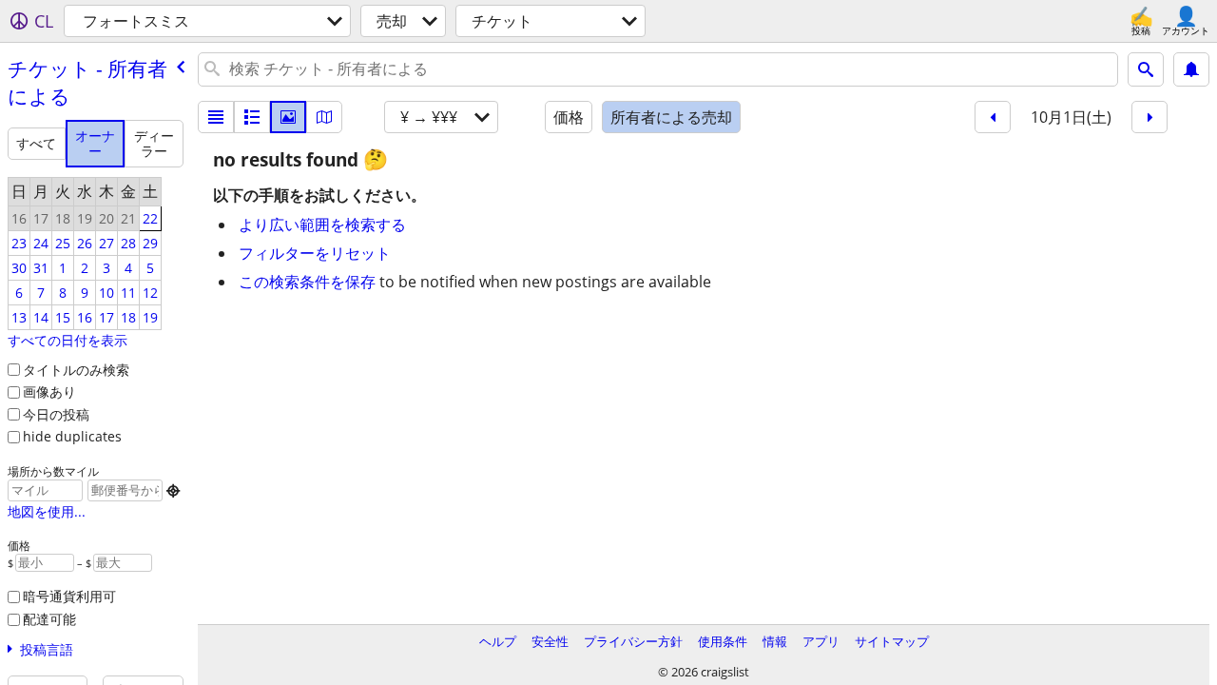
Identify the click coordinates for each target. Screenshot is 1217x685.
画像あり (49, 391)
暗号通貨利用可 (69, 596)
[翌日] (1149, 117)
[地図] (324, 117)
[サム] (252, 117)
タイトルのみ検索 (76, 370)
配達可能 (49, 619)
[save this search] (1191, 69)
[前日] (993, 117)
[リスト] (216, 117)
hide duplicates (72, 436)
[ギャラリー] (288, 117)
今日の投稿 (56, 414)
